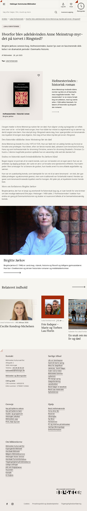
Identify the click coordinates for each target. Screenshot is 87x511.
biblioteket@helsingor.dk (15, 370)
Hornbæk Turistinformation (16, 459)
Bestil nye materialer (56, 389)
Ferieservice (52, 422)
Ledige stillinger (12, 464)
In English (9, 475)
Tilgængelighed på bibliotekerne (18, 462)
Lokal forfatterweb (16, 19)
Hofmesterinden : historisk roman (16, 114)
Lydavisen (52, 376)
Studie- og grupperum (14, 414)
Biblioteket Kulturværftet (15, 446)
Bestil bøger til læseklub (57, 387)
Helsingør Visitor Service (15, 456)
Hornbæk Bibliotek (13, 451)
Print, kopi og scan (13, 422)
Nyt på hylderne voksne (15, 408)
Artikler (4, 19)
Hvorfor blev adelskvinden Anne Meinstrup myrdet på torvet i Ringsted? (53, 19)
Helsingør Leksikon (13, 416)
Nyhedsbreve (53, 392)
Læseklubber (53, 384)
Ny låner (51, 419)
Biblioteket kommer (55, 373)
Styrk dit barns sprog (56, 363)
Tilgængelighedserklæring (71, 504)
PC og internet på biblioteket (59, 424)
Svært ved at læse (55, 371)
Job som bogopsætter (14, 467)
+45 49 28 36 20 (18, 368)
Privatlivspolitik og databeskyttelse (45, 504)
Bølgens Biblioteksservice (15, 454)
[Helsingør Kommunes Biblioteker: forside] (68, 491)
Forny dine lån (53, 411)
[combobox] (29, 12)
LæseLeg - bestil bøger (56, 368)
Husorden (9, 470)
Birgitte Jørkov (8, 116)
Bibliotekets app (12, 419)
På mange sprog (54, 379)
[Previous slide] (78, 291)
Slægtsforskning (54, 381)
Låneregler (52, 416)
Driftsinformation (54, 430)
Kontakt (8, 472)
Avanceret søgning (67, 12)
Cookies (27, 504)
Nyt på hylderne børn (14, 411)
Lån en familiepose (55, 360)
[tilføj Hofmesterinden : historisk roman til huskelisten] (38, 75)
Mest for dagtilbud (55, 365)
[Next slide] (78, 287)
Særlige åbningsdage (56, 427)
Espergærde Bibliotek (14, 449)
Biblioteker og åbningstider (16, 376)
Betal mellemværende (56, 408)
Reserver (51, 414)
